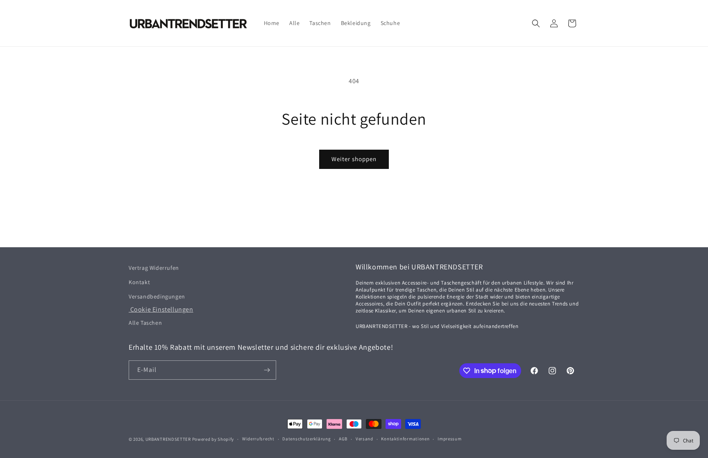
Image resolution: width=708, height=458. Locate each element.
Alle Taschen (145, 322)
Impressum (449, 439)
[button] (536, 23)
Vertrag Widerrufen (154, 267)
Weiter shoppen (354, 159)
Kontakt (139, 282)
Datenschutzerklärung (306, 439)
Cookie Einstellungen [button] (161, 309)
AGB (343, 439)
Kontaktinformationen (405, 439)
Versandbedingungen (157, 296)
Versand (364, 439)
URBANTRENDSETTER (168, 439)
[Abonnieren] (267, 370)
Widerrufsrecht (258, 439)
